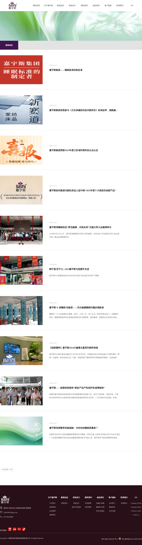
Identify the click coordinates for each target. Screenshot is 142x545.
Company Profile (136, 503)
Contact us (136, 515)
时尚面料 (88, 503)
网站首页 (36, 5)
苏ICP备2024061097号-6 (110, 539)
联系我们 (120, 5)
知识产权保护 (76, 507)
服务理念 (112, 507)
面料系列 (84, 5)
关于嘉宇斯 (48, 5)
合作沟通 (112, 511)
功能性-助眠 (100, 503)
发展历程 (52, 507)
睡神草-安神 (100, 507)
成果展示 (52, 515)
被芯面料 (88, 507)
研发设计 (72, 5)
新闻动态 (60, 5)
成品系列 (96, 5)
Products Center (136, 511)
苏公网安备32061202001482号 (132, 539)
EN (132, 5)
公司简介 (52, 503)
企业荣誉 (52, 511)
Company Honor (136, 507)
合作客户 (112, 503)
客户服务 (108, 5)
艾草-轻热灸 (100, 511)
